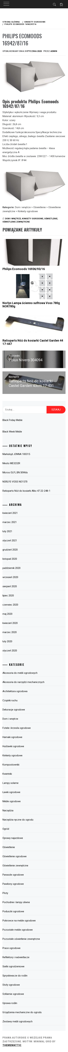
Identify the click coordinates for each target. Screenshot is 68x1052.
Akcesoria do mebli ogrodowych (19, 672)
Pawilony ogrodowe (13, 883)
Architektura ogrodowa (14, 691)
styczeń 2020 (9, 650)
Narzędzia (7, 810)
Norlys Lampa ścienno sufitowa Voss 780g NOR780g (31, 304)
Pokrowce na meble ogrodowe (19, 920)
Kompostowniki (10, 764)
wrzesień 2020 (10, 577)
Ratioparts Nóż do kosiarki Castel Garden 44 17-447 (32, 342)
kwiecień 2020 (10, 623)
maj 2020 (7, 613)
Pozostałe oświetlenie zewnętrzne (21, 938)
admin (53, 51)
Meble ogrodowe (11, 801)
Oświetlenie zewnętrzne (16, 222)
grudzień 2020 (10, 549)
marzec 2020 (9, 632)
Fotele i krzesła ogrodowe (16, 727)
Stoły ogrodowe (11, 984)
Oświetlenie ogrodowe (14, 856)
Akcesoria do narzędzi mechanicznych (23, 682)
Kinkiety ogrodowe (32, 218)
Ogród (5, 828)
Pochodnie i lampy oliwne (16, 902)
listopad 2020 (9, 558)
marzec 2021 (9, 522)
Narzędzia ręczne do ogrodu (17, 819)
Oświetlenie (50, 218)
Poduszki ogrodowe (13, 911)
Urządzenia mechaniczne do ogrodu (22, 1012)
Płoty (5, 893)
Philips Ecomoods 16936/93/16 (23, 269)
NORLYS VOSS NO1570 (14, 481)
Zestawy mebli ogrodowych (17, 1021)
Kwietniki (7, 773)
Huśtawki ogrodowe (13, 746)
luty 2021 (7, 531)
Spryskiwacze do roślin (14, 975)
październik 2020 (11, 568)
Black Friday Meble (12, 420)
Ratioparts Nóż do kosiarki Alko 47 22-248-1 (26, 490)
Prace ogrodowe (11, 948)
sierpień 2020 (9, 586)
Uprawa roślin (9, 1003)
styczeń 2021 (9, 540)
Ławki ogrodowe (11, 792)
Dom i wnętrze (13, 218)
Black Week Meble (12, 431)
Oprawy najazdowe (12, 838)
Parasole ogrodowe (13, 874)
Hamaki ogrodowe (12, 737)
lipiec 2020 (8, 595)
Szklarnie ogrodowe (13, 993)
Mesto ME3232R (11, 463)
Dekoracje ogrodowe (13, 709)
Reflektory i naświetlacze (15, 957)
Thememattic (11, 1045)
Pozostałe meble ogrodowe (17, 929)
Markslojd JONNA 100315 (16, 454)
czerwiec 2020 (10, 604)
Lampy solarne (10, 782)
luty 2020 (7, 641)
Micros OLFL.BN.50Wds (15, 472)
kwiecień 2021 (10, 512)
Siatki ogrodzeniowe (13, 966)
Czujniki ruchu (9, 700)
